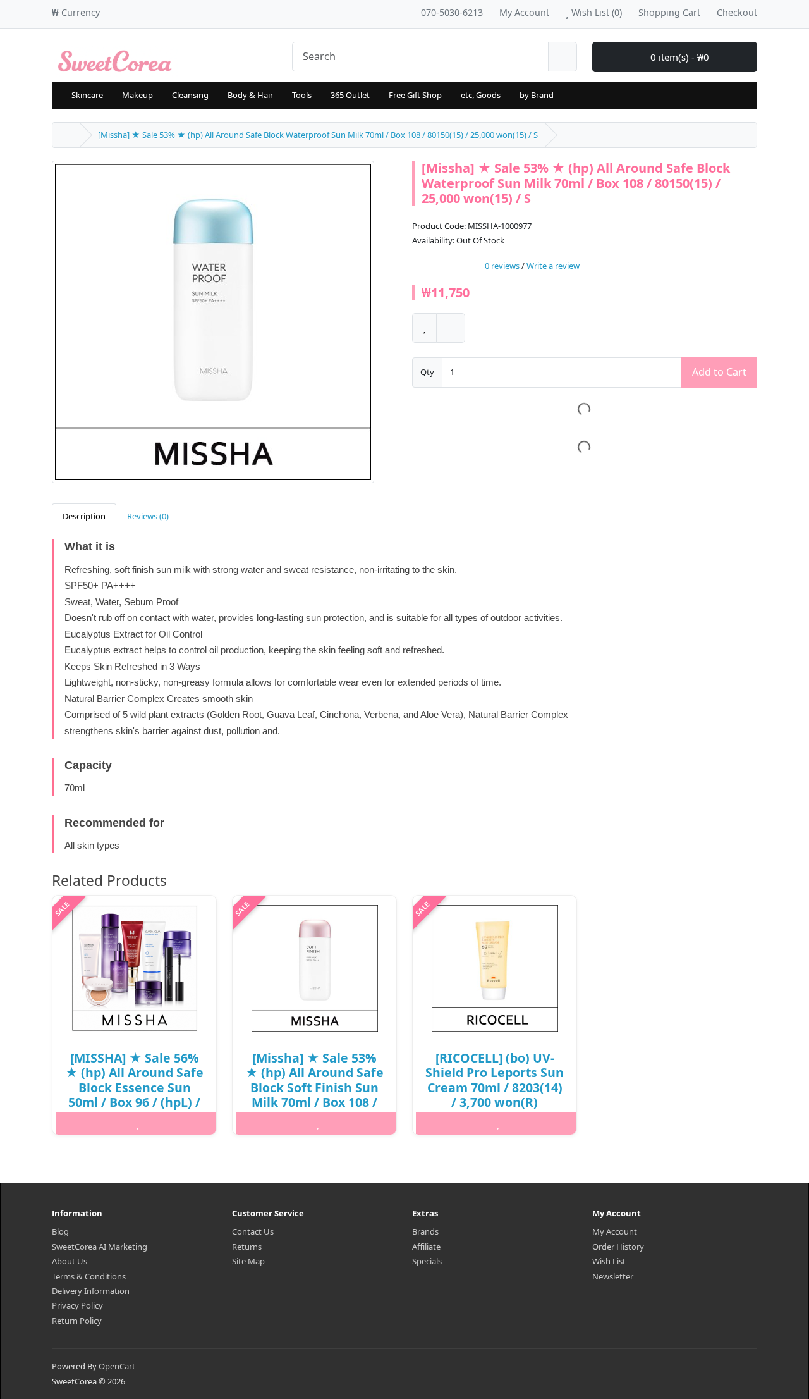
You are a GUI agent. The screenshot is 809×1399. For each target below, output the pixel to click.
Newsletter (612, 1276)
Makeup (137, 95)
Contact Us (253, 1231)
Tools (302, 95)
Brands (425, 1231)
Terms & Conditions (89, 1276)
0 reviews (502, 265)
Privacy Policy (77, 1305)
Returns (247, 1246)
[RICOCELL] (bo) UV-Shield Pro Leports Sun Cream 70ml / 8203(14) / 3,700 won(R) (494, 1080)
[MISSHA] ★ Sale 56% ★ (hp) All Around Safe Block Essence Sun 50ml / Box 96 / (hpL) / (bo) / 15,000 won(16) (134, 1087)
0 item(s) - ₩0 (678, 57)
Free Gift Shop (415, 95)
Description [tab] (84, 516)
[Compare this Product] (450, 328)
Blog (60, 1231)
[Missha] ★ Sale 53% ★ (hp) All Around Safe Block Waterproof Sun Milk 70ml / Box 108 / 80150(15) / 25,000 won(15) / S (318, 134)
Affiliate (426, 1246)
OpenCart (117, 1366)
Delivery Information (91, 1291)
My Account (614, 1231)
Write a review (553, 265)
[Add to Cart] (82, 1123)
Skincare (87, 95)
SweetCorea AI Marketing (99, 1246)
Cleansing (190, 95)
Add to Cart (719, 372)
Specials (427, 1261)
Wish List (609, 1261)
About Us (69, 1261)
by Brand (537, 95)
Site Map (248, 1261)
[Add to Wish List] (424, 328)
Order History (618, 1246)
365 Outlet (350, 95)
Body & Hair (250, 95)
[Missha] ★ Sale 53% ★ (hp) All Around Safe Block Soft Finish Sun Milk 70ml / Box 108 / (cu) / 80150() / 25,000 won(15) (314, 1094)
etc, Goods (481, 95)
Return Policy (77, 1320)
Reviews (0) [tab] (148, 516)
